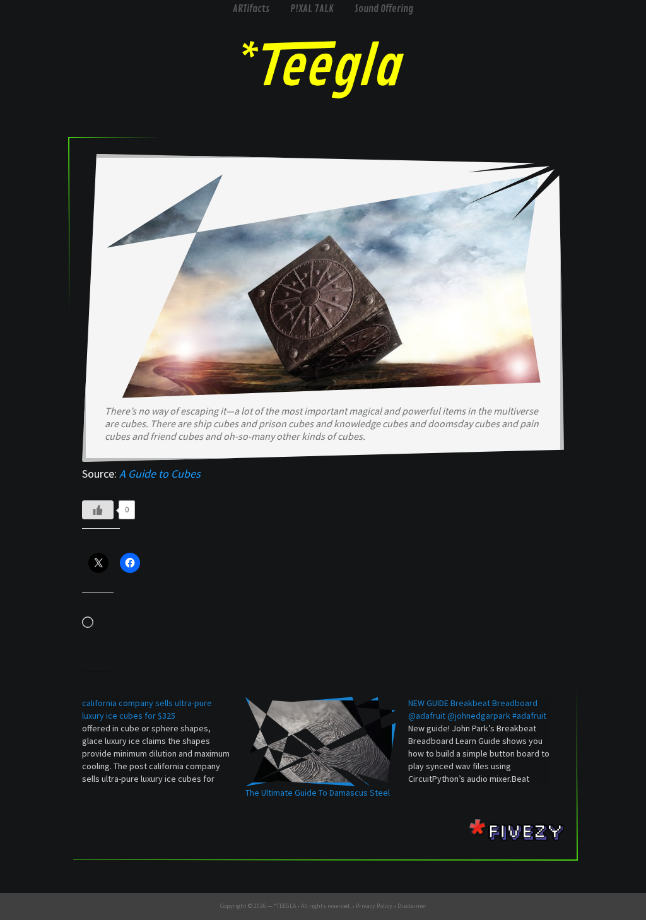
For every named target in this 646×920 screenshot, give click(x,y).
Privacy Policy (374, 906)
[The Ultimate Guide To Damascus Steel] (320, 741)
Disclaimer (411, 906)
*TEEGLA (285, 906)
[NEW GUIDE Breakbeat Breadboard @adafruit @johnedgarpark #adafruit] (490, 741)
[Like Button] (98, 509)
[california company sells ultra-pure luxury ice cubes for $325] (163, 741)
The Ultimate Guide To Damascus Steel (317, 792)
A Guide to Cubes (160, 473)
